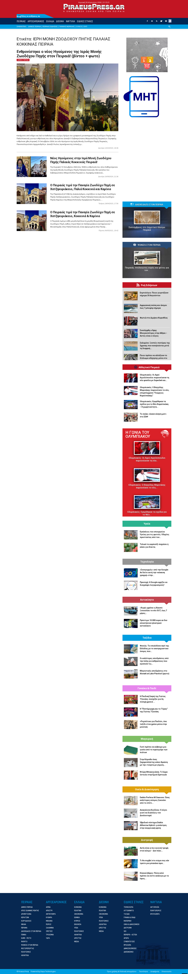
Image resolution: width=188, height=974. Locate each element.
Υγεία (147, 523)
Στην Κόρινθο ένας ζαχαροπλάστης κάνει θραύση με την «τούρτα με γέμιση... (154, 762)
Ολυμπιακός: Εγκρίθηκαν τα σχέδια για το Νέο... (147, 513)
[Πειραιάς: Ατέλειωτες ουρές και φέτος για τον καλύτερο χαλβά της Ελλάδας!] (146, 258)
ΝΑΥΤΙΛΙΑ (70, 21)
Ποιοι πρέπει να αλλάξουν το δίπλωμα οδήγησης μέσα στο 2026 (153, 358)
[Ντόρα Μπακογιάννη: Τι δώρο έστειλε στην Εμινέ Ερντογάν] (131, 775)
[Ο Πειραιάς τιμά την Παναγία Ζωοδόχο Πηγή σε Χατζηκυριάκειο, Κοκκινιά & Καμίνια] (32, 220)
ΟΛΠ (85, 27)
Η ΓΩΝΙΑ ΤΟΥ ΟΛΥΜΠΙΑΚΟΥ (138, 434)
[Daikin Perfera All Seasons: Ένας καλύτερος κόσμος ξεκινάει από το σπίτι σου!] (131, 800)
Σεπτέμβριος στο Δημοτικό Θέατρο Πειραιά (147, 228)
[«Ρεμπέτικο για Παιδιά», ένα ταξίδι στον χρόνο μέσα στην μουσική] (131, 724)
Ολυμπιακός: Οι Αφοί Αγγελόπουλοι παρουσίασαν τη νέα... (147, 459)
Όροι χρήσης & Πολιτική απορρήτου (121, 971)
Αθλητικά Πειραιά (149, 367)
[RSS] (157, 22)
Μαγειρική (147, 739)
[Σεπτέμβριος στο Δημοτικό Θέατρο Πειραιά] (146, 217)
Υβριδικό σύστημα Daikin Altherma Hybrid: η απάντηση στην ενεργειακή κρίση (153, 825)
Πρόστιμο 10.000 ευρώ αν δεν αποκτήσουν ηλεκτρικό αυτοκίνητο (153, 623)
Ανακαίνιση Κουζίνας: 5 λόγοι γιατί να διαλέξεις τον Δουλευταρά (153, 813)
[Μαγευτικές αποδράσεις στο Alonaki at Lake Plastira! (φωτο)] (131, 674)
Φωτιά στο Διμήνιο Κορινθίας (154, 318)
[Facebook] (147, 22)
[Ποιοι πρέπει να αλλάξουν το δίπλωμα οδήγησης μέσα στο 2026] (131, 358)
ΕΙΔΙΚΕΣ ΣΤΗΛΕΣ (85, 21)
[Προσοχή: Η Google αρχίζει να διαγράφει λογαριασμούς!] (131, 585)
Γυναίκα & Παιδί (147, 688)
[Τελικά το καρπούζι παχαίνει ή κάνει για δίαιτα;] (131, 547)
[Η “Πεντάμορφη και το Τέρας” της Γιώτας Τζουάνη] (131, 712)
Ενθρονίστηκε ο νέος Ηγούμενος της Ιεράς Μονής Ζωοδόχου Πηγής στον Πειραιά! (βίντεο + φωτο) (59, 53)
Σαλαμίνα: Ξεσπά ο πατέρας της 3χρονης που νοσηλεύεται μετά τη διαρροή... (155, 345)
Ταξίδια (147, 638)
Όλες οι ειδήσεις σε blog (28, 16)
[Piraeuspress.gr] (94, 8)
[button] (169, 28)
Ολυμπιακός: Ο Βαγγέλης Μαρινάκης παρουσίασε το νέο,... (146, 486)
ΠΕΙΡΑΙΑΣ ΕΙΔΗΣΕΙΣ (49, 27)
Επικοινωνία (166, 971)
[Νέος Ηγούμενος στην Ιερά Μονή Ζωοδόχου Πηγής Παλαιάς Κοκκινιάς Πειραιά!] (32, 166)
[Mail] (152, 22)
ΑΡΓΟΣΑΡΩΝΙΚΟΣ (36, 21)
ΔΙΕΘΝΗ (60, 21)
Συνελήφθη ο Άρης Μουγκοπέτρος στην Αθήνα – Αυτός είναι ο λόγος (153, 333)
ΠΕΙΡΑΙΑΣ (21, 21)
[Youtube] (166, 22)
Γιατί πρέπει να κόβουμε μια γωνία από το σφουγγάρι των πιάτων (153, 749)
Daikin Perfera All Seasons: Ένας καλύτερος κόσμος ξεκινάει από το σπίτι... (155, 800)
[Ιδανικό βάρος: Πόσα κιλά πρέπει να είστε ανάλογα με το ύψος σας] (131, 876)
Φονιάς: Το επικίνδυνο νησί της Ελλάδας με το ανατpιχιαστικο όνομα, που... (154, 648)
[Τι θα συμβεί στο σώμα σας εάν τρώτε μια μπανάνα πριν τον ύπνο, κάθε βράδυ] (131, 863)
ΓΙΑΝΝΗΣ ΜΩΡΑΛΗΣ (66, 27)
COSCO (79, 27)
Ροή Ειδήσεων (149, 285)
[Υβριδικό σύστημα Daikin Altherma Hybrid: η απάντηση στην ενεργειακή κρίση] (131, 825)
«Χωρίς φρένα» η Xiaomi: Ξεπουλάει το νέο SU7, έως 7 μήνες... (153, 610)
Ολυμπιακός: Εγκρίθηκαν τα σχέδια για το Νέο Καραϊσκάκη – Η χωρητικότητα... (154, 404)
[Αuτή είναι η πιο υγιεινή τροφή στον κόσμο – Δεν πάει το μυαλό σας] (131, 851)
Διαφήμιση (154, 971)
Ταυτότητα (143, 971)
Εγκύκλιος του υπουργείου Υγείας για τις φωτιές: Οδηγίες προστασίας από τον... (154, 534)
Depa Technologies (48, 971)
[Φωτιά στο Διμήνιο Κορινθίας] (131, 320)
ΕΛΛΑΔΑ (50, 21)
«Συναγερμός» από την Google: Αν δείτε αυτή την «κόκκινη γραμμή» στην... (154, 572)
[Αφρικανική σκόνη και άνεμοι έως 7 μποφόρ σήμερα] (131, 308)
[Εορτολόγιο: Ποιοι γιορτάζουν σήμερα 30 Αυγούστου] (131, 295)
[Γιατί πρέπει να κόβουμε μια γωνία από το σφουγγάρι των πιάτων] (131, 750)
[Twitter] (161, 22)
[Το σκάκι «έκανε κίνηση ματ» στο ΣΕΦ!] (131, 417)
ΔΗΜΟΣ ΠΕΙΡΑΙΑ (34, 27)
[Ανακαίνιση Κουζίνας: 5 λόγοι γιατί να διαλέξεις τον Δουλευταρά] (131, 813)
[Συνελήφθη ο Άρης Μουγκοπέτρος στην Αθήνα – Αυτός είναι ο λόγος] (131, 333)
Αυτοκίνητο (147, 600)
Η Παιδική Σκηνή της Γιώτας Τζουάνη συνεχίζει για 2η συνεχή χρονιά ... (153, 699)
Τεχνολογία (147, 561)
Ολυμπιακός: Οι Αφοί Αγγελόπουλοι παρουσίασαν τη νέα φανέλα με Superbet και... (154, 377)
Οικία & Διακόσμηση (147, 789)
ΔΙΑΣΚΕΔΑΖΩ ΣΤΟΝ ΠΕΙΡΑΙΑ (149, 205)
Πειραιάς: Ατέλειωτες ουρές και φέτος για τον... (147, 269)
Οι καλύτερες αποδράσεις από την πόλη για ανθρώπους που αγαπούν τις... (154, 661)
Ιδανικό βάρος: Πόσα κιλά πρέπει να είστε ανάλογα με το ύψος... (154, 876)
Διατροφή (147, 840)
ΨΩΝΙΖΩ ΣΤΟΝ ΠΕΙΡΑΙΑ (149, 245)
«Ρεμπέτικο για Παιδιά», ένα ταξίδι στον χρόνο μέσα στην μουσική (153, 724)
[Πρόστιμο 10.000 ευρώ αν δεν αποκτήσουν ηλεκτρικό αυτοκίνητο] (131, 623)
